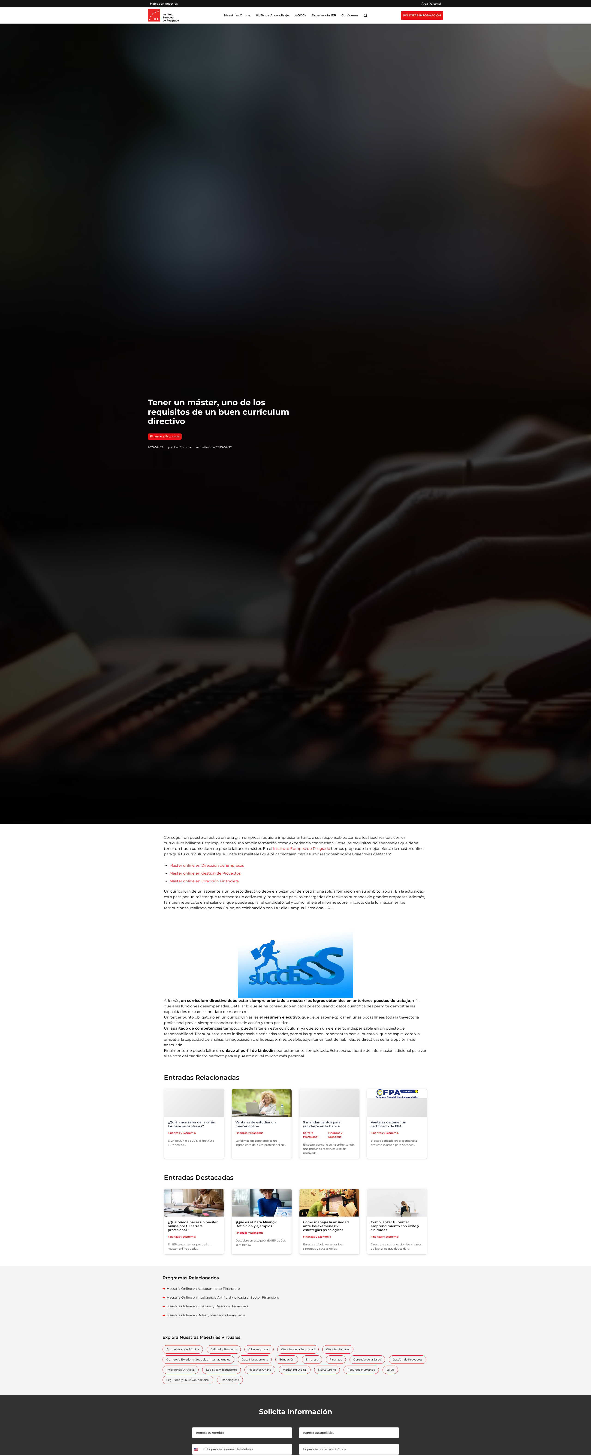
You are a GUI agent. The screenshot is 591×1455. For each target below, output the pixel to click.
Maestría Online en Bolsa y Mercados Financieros (206, 1315)
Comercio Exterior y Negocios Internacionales (198, 1359)
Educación (286, 1359)
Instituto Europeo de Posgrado (301, 848)
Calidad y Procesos (224, 1349)
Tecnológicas (230, 1380)
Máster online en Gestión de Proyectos (205, 873)
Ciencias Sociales (338, 1349)
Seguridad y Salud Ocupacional (187, 1380)
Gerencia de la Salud (367, 1359)
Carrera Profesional (310, 1134)
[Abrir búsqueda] (365, 15)
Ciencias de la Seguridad (298, 1349)
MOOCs (300, 15)
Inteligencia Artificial (180, 1369)
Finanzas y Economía (165, 436)
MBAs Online (327, 1369)
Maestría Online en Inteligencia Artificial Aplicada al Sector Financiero (222, 1297)
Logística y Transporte (221, 1369)
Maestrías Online (259, 1369)
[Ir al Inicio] (163, 15)
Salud (390, 1369)
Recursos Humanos (361, 1369)
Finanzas (336, 1359)
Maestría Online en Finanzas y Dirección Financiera (207, 1306)
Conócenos (350, 15)
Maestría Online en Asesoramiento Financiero (203, 1288)
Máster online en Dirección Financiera (204, 881)
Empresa (312, 1359)
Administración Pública (182, 1349)
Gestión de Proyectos (407, 1359)
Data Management (255, 1359)
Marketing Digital (295, 1369)
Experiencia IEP (324, 15)
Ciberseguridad (259, 1349)
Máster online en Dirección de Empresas (206, 865)
